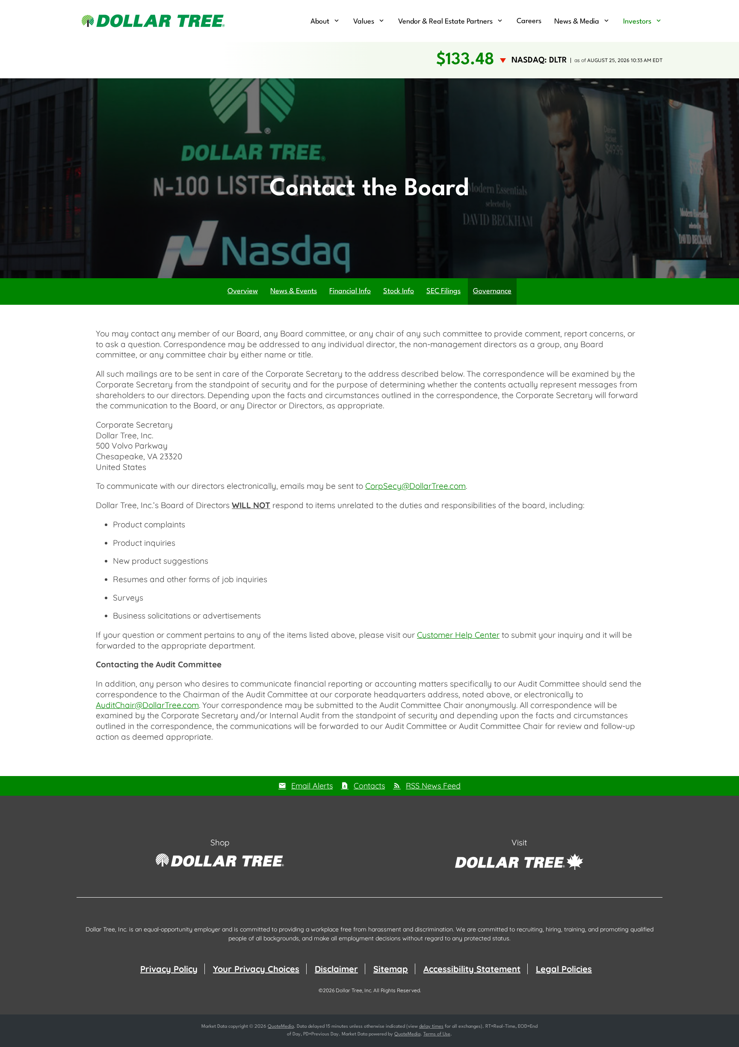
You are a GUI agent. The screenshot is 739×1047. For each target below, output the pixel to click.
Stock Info (398, 291)
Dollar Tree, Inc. (354, 990)
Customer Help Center (458, 635)
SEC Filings (443, 291)
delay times (431, 1026)
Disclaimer (336, 969)
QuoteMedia (281, 1026)
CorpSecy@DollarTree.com (415, 486)
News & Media (576, 21)
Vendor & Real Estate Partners (445, 21)
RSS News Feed (433, 786)
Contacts (369, 786)
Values (363, 21)
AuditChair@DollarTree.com (147, 705)
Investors (637, 21)
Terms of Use (436, 1034)
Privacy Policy (169, 969)
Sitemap (390, 969)
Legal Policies (564, 969)
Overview (243, 291)
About (319, 21)
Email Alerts (312, 786)
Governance (492, 291)
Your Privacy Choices (256, 969)
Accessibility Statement (471, 969)
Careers (529, 21)
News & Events (293, 291)
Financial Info (350, 291)
